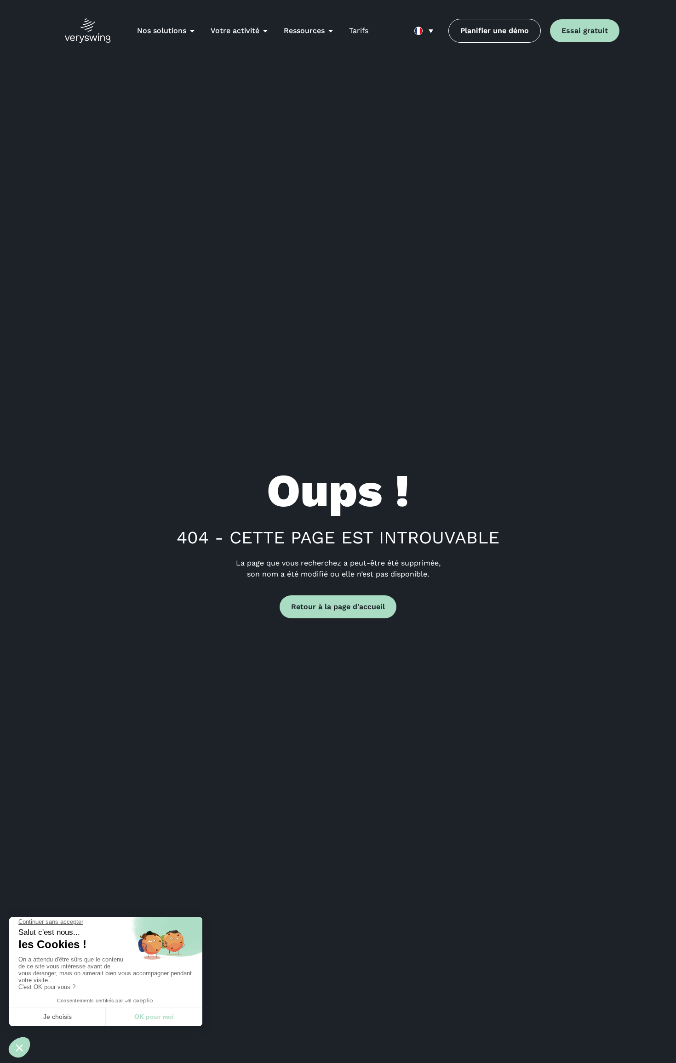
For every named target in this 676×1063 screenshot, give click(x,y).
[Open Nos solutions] (192, 30)
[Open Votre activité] (265, 30)
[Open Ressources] (330, 30)
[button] (423, 30)
